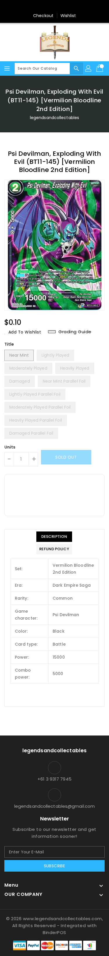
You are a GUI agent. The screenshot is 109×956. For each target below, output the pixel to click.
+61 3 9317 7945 (54, 779)
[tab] (54, 536)
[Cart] (100, 68)
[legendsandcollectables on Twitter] (37, 6)
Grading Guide (75, 332)
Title (9, 344)
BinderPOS (54, 932)
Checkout (43, 15)
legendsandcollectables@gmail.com (54, 806)
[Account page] (88, 68)
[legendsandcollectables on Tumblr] (71, 6)
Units (10, 447)
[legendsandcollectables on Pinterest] (48, 6)
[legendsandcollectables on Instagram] (60, 6)
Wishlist (68, 15)
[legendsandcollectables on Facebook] (26, 6)
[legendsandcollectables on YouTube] (82, 6)
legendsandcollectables (54, 118)
